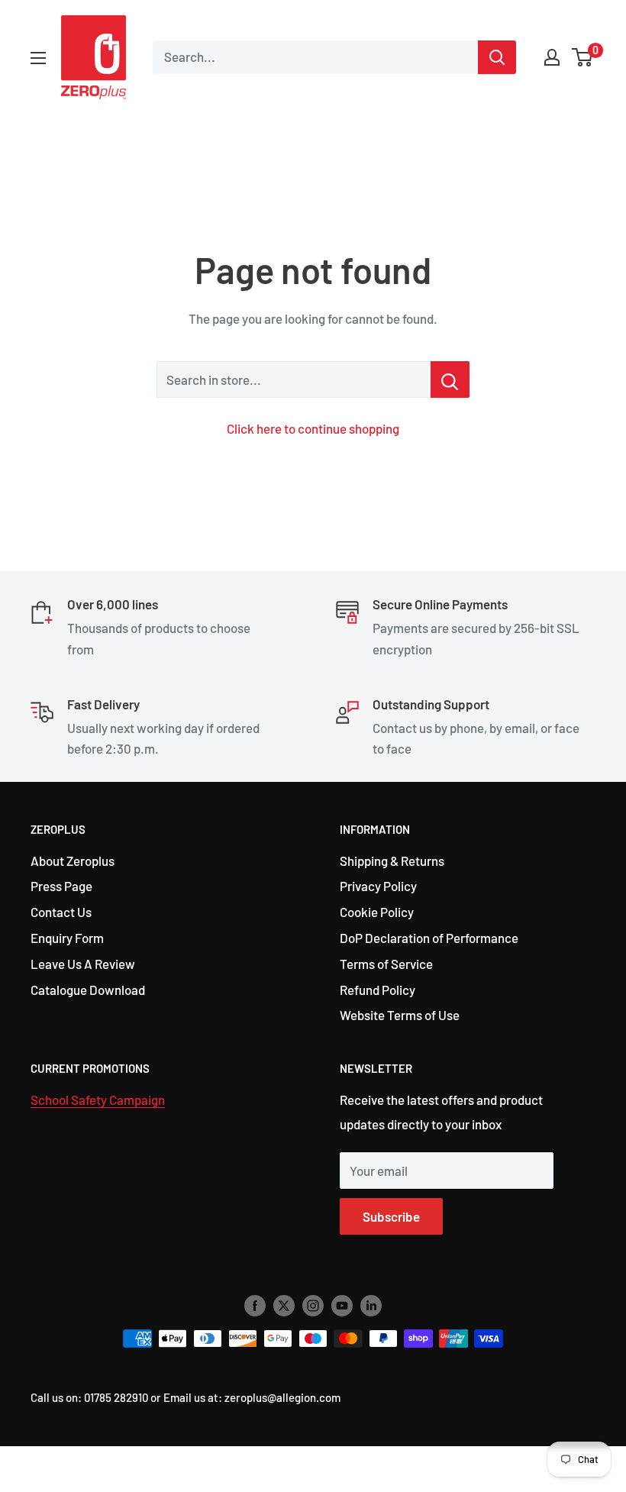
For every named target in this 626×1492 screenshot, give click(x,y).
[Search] (497, 57)
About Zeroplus (73, 860)
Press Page (61, 885)
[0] (582, 57)
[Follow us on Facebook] (255, 1304)
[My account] (552, 57)
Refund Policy (377, 989)
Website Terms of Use (400, 1014)
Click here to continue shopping (313, 428)
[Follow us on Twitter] (284, 1304)
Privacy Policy (378, 885)
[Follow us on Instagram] (313, 1304)
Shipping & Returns (392, 860)
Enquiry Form (67, 937)
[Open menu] (38, 58)
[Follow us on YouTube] (342, 1304)
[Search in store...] (450, 379)
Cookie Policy (377, 911)
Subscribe (391, 1216)
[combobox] (315, 57)
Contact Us (61, 911)
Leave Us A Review (83, 963)
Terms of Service (386, 963)
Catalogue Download (88, 989)
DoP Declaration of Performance (429, 937)
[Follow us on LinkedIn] (371, 1304)
